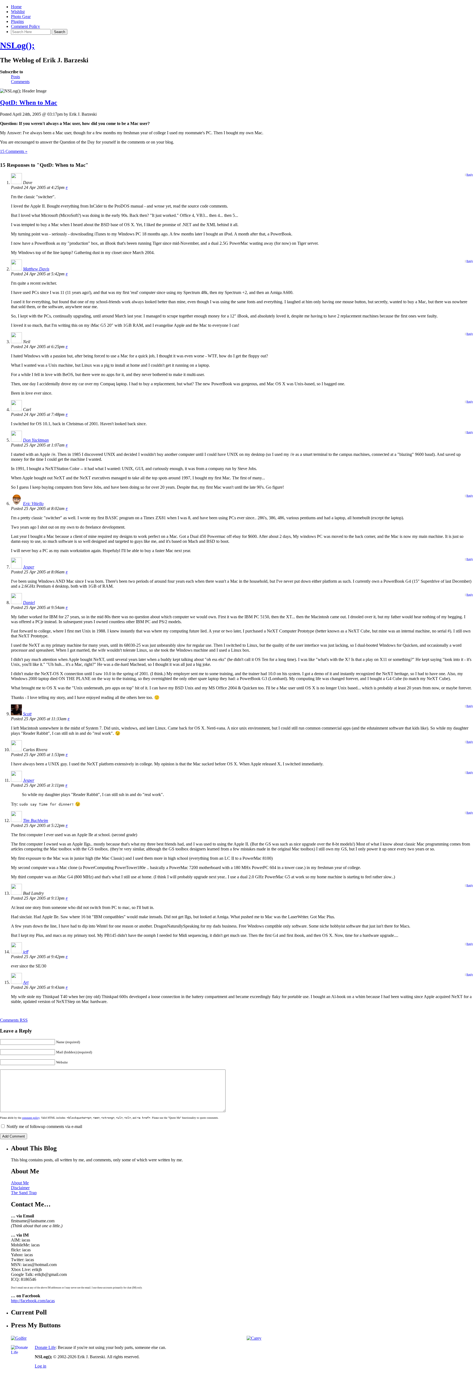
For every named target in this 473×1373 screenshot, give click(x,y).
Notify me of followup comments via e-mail (44, 1126)
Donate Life (45, 1347)
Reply (469, 174)
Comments (20, 81)
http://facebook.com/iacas (33, 1300)
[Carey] (254, 1338)
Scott (27, 714)
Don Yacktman (36, 440)
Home (16, 6)
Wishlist (18, 11)
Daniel (29, 602)
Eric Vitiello (33, 503)
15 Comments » (13, 151)
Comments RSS (14, 1020)
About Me (20, 1182)
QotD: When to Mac (28, 102)
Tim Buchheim (35, 820)
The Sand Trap (24, 1192)
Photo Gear (21, 16)
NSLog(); (17, 45)
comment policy (30, 1117)
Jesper (28, 567)
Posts (15, 76)
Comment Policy (25, 26)
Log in (40, 1366)
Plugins (17, 21)
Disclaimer (20, 1187)
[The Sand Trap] (19, 1338)
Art (25, 982)
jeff (25, 951)
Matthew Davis (36, 269)
